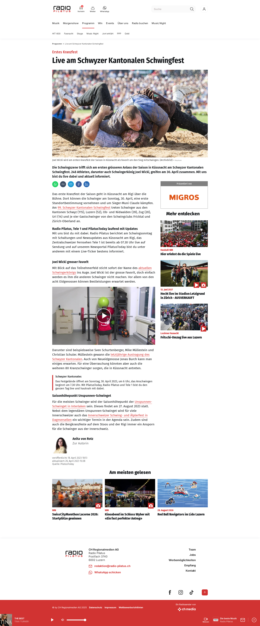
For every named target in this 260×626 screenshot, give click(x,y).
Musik (55, 23)
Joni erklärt (107, 33)
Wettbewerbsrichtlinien (131, 607)
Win (100, 23)
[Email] (71, 184)
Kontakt (191, 570)
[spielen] (52, 620)
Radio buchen (140, 23)
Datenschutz (95, 607)
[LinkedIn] (87, 184)
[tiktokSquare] (192, 592)
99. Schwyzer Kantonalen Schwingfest (84, 208)
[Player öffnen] (254, 620)
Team (192, 549)
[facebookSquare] (170, 592)
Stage (80, 33)
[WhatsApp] (55, 184)
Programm (88, 23)
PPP (119, 33)
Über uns (123, 23)
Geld (127, 33)
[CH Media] (186, 609)
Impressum (110, 607)
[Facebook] (79, 184)
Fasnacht (68, 33)
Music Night (159, 23)
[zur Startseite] (62, 9)
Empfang (190, 565)
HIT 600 (56, 33)
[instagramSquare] (181, 592)
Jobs (192, 554)
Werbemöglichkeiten (182, 560)
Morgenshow (71, 23)
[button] (104, 9)
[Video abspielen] (103, 316)
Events (110, 23)
